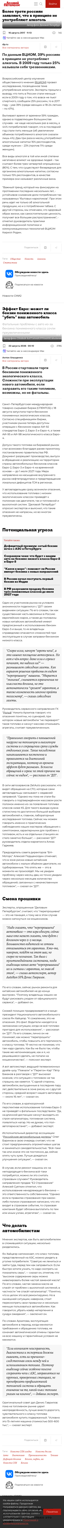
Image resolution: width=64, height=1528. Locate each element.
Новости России (43, 1451)
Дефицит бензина (12, 1459)
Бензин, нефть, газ (34, 1459)
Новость (29, 259)
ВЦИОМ (40, 82)
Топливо (54, 1455)
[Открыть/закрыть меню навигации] (36, 4)
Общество (15, 259)
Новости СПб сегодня (21, 1451)
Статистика (10, 262)
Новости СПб (10, 1463)
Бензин (24, 1463)
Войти (53, 3)
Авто (5, 1455)
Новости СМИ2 (11, 295)
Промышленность (37, 1455)
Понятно (52, 1511)
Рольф (7, 712)
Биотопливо (18, 1455)
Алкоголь (41, 259)
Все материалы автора (15, 47)
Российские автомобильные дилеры (27, 1136)
